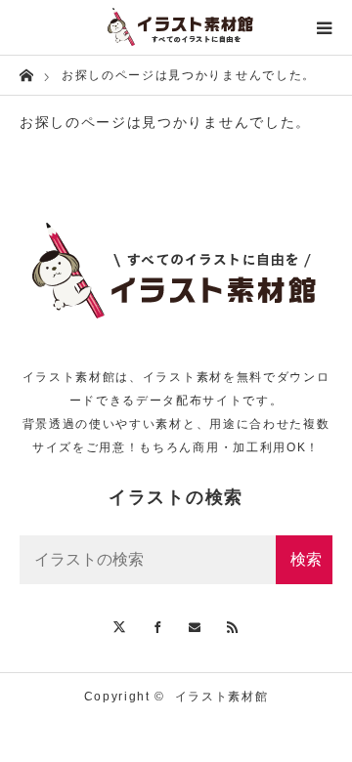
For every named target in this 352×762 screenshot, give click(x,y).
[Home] (26, 73)
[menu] (324, 27)
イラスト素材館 (222, 696)
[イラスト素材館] (176, 27)
